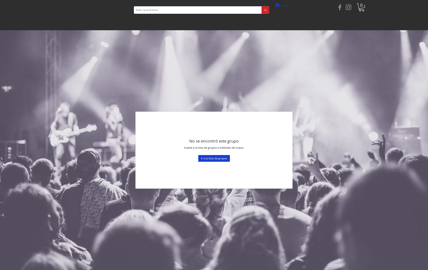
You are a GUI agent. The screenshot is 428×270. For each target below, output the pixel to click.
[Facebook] (340, 7)
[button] (361, 7)
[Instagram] (348, 7)
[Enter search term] (265, 10)
